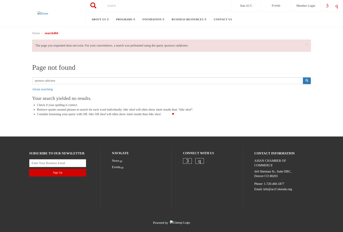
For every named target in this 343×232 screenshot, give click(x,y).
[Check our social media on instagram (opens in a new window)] (199, 161)
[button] (306, 44)
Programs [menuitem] (124, 19)
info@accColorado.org (277, 189)
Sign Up (57, 172)
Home (36, 33)
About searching (42, 89)
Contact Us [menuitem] (223, 19)
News (115, 160)
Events (276, 5)
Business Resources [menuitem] (188, 19)
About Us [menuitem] (99, 19)
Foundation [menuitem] (152, 19)
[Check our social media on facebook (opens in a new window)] (187, 161)
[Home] (43, 13)
